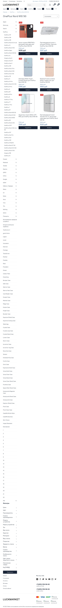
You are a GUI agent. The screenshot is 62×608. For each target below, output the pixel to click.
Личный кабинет (7, 588)
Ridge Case (6, 304)
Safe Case (5, 283)
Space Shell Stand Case (9, 388)
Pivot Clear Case (7, 410)
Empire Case (6, 307)
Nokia (4, 196)
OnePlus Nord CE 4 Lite (10, 42)
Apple (4, 9)
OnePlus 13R (7, 40)
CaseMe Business (8, 416)
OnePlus (30, 9)
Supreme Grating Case (9, 320)
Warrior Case (6, 287)
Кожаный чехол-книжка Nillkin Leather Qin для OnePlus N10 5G (47, 80)
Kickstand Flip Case (8, 357)
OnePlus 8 (7, 97)
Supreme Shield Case (9, 317)
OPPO (4, 172)
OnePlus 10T (7, 132)
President (5, 267)
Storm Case (6, 341)
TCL (4, 206)
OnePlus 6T (7, 110)
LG (3, 192)
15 (3, 474)
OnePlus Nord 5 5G (9, 150)
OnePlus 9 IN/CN (9, 142)
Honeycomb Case (8, 400)
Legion (5, 236)
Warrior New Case (8, 290)
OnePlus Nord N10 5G (10, 112)
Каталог (5, 1)
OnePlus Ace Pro (8, 135)
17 (3, 480)
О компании (12, 1)
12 (3, 463)
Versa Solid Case (7, 371)
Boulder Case (6, 314)
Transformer (6, 253)
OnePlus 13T (7, 35)
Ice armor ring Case (8, 347)
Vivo (4, 203)
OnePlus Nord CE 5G (9, 115)
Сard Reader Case (8, 294)
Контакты (19, 1)
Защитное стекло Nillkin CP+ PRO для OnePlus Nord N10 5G (28, 115)
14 (3, 470)
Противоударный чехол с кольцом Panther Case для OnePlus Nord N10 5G (48, 44)
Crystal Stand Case (8, 334)
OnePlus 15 (7, 155)
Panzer (5, 270)
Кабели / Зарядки (8, 186)
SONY (4, 182)
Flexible (5, 260)
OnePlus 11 (7, 79)
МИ (4, 500)
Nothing (5, 209)
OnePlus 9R (7, 120)
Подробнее (28, 127)
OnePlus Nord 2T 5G (9, 145)
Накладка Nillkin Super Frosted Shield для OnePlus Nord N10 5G (27, 80)
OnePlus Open (8, 50)
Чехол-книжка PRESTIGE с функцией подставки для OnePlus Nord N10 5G (27, 44)
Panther (5, 257)
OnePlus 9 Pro (8, 86)
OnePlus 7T (7, 102)
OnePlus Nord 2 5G (9, 123)
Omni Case (6, 364)
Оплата (5, 586)
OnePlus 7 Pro (8, 104)
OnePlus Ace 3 (8, 63)
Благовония (6, 426)
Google (5, 179)
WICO (4, 213)
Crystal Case (6, 327)
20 (3, 490)
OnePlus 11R (7, 76)
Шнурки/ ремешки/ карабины (8, 225)
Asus (4, 199)
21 (3, 494)
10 (3, 460)
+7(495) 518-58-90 (54, 1)
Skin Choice (6, 420)
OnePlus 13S (7, 37)
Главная (5, 12)
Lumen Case (6, 337)
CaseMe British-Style (9, 413)
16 (3, 477)
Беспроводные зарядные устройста (10, 220)
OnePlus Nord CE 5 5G (10, 148)
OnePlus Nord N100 (9, 117)
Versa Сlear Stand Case (9, 381)
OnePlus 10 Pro (8, 81)
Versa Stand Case (8, 378)
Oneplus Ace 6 (8, 58)
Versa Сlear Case (7, 374)
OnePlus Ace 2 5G (9, 73)
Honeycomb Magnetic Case (9, 392)
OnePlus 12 (7, 55)
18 (3, 484)
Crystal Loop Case (8, 331)
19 (3, 487)
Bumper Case (6, 280)
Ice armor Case (7, 344)
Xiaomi (22, 9)
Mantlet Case (6, 300)
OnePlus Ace (7, 137)
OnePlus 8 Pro (8, 94)
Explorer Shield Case (8, 403)
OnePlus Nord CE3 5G (10, 53)
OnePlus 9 (7, 89)
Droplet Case (6, 297)
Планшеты (6, 216)
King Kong (6, 277)
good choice (6, 233)
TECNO (5, 166)
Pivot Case (6, 406)
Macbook (48, 9)
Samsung (13, 9)
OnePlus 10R (7, 140)
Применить (10, 572)
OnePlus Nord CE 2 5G (10, 84)
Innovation (6, 243)
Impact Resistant (7, 423)
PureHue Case (7, 384)
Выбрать (28, 53)
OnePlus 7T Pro (8, 99)
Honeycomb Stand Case (9, 396)
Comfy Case (6, 361)
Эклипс (5, 354)
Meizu (4, 189)
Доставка (5, 583)
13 (3, 467)
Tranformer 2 (6, 230)
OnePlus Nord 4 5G (9, 48)
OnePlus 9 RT (8, 125)
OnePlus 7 (7, 107)
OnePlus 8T (7, 92)
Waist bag (5, 324)
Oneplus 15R (7, 153)
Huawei (39, 9)
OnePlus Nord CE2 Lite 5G (10, 129)
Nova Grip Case (7, 351)
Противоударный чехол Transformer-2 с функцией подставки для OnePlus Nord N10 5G (49, 117)
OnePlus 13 (7, 45)
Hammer (5, 246)
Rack (4, 263)
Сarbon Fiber (6, 273)
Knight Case (6, 310)
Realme (5, 169)
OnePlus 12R (7, 66)
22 (3, 497)
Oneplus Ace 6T (8, 60)
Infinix (4, 176)
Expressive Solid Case (9, 368)
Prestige (5, 250)
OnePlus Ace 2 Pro (9, 68)
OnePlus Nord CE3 (9, 71)
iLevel (4, 240)
